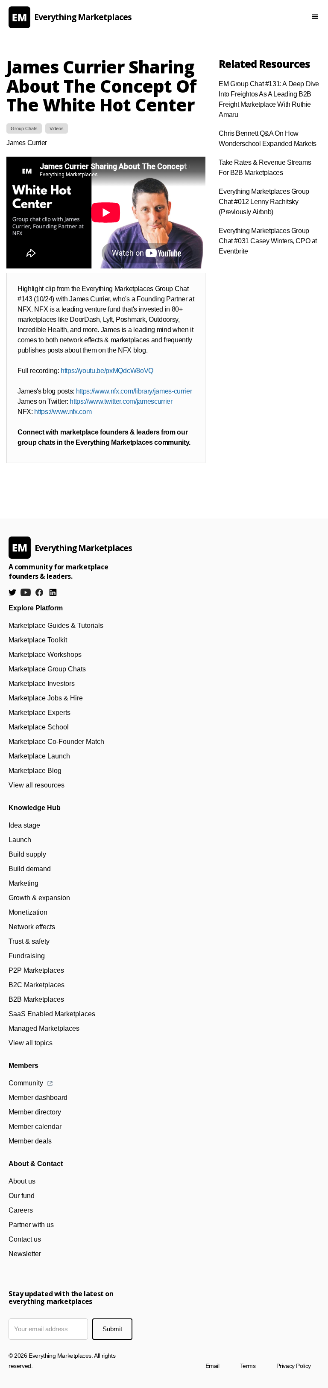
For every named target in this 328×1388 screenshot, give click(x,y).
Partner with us (31, 1224)
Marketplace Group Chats (47, 669)
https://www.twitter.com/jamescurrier (121, 401)
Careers (21, 1210)
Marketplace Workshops (45, 654)
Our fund (22, 1195)
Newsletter (25, 1253)
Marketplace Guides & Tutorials (56, 625)
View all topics (31, 1043)
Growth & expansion (39, 897)
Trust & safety (29, 941)
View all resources (36, 785)
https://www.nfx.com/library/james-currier (134, 391)
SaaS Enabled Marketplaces (52, 1014)
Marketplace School (39, 727)
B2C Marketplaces (36, 985)
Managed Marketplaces (44, 1028)
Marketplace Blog (35, 770)
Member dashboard (38, 1097)
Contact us (25, 1239)
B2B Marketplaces (36, 999)
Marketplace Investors (42, 683)
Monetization (28, 912)
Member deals (30, 1141)
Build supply (27, 854)
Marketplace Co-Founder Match (56, 741)
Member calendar (35, 1126)
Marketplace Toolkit (38, 640)
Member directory (35, 1112)
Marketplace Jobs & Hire (46, 698)
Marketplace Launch (39, 756)
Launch (20, 839)
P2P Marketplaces (36, 970)
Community (26, 1083)
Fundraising (27, 955)
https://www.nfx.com (62, 411)
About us (22, 1181)
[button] (315, 17)
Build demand (30, 868)
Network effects (32, 926)
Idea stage (24, 825)
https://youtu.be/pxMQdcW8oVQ (107, 370)
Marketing (23, 883)
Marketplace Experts (39, 712)
